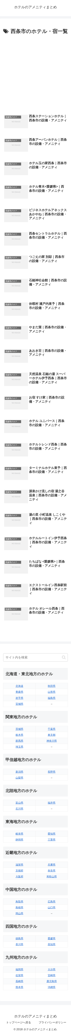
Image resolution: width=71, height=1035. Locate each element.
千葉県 (51, 728)
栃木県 (19, 734)
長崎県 (19, 981)
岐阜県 (19, 833)
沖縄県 (51, 987)
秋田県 (51, 685)
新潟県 (19, 771)
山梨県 (19, 777)
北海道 (19, 685)
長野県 (51, 771)
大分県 (51, 969)
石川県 (19, 808)
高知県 (51, 944)
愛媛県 (51, 938)
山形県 (51, 691)
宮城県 (19, 703)
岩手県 (19, 698)
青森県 (19, 691)
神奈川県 (52, 740)
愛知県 (51, 833)
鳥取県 (19, 901)
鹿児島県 (52, 981)
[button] (63, 657)
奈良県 (51, 870)
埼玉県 (19, 746)
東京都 (51, 734)
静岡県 (19, 839)
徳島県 (19, 938)
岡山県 (19, 913)
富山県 (19, 802)
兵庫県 (51, 864)
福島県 (51, 698)
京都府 (19, 870)
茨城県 (19, 728)
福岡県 (19, 969)
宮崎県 (51, 975)
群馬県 (19, 740)
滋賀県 (19, 864)
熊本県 (19, 987)
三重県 (51, 839)
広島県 (51, 901)
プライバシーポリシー (52, 1022)
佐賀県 (19, 975)
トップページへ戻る (18, 1022)
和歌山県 (52, 876)
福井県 (51, 802)
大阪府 (19, 876)
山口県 (51, 907)
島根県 (19, 907)
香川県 (19, 944)
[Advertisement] (35, 73)
